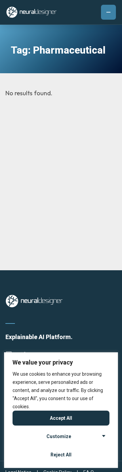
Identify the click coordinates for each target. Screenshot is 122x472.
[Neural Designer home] (31, 12)
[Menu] (108, 12)
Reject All (61, 454)
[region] (61, 410)
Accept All (61, 418)
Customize (58, 436)
